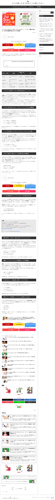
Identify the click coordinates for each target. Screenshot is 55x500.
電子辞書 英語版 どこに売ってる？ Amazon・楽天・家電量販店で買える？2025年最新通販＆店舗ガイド (46, 40)
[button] (30, 402)
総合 (3, 385)
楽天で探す (8, 44)
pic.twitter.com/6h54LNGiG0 (7, 228)
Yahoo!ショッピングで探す (30, 45)
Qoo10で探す (27, 50)
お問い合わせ (48, 497)
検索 (40, 10)
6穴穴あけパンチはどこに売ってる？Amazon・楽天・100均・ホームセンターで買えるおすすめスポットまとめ (46, 25)
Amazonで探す (19, 44)
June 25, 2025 (17, 231)
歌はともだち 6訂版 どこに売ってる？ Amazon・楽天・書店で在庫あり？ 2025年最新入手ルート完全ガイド (46, 20)
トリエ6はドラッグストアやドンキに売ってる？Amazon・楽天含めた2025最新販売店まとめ (46, 30)
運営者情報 (52, 497)
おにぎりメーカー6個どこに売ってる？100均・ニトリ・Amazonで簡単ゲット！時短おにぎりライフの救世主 (46, 35)
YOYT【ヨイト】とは (35, 497)
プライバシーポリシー (42, 497)
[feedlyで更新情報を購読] (18, 407)
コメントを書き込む (19, 488)
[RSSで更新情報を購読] (20, 407)
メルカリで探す (10, 50)
